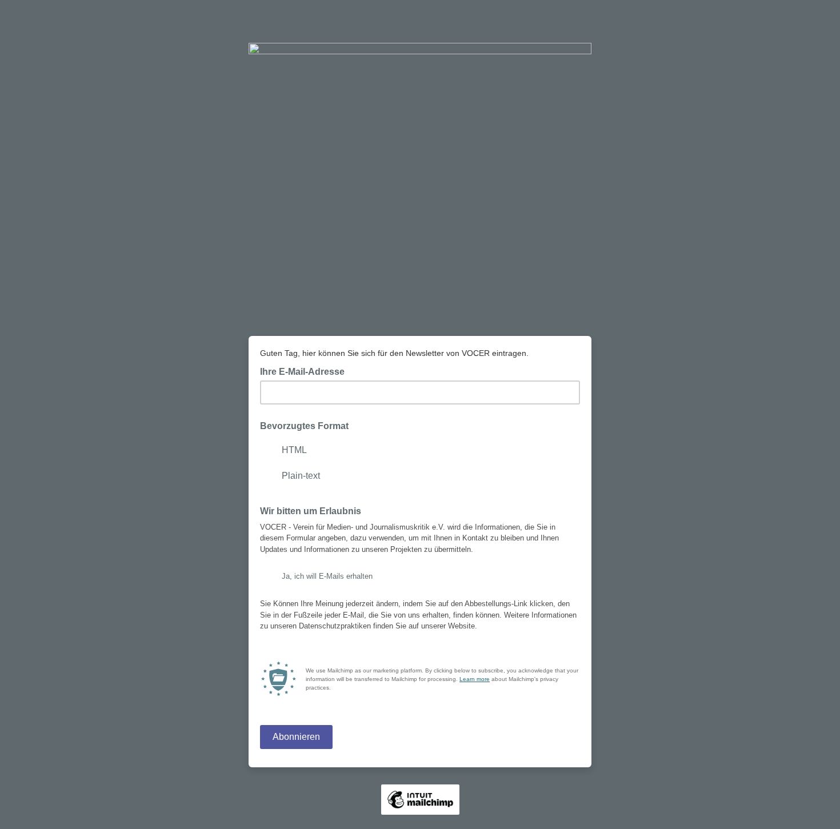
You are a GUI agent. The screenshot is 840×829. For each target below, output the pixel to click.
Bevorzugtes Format (304, 426)
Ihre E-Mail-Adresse (305, 371)
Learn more (474, 679)
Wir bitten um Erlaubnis (310, 511)
